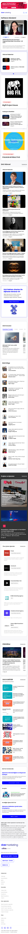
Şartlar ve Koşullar (5, 932)
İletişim (2, 920)
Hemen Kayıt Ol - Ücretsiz (14, 782)
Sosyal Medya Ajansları (6, 906)
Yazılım (2, 898)
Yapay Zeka (3, 890)
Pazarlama (3, 894)
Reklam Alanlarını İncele (14, 301)
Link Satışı (3, 924)
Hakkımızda (3, 918)
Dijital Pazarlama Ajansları (7, 904)
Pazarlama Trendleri (8, 329)
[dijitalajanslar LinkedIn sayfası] (5, 928)
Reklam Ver (5, 865)
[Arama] (24, 12)
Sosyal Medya (4, 878)
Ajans (2, 880)
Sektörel (3, 882)
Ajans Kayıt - (7, 860)
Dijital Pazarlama (5, 896)
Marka (2, 884)
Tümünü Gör (24, 164)
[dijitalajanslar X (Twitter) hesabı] (2, 928)
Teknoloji (3, 876)
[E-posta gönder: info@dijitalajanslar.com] (8, 928)
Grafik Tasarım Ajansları (6, 908)
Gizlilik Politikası (13, 932)
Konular (21, 329)
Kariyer (2, 922)
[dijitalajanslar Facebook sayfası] (11, 928)
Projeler (16, 329)
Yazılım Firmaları (4, 912)
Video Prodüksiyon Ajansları (7, 910)
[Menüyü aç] (26, 12)
